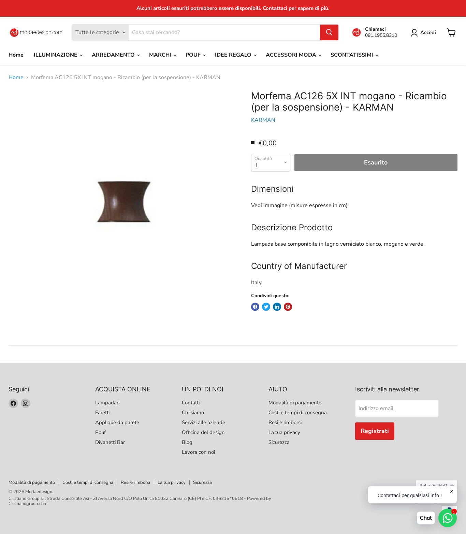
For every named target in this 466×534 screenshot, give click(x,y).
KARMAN (263, 120)
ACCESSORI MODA (292, 55)
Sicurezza (279, 442)
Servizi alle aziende (203, 422)
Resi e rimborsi (285, 422)
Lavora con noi (198, 452)
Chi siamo (193, 412)
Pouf (100, 432)
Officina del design (203, 432)
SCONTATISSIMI (353, 55)
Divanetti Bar (110, 442)
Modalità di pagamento (294, 402)
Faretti (102, 412)
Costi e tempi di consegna (297, 412)
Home (16, 55)
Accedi (428, 32)
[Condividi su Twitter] (266, 307)
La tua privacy (284, 432)
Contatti (191, 402)
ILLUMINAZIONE (56, 55)
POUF (194, 55)
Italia (433, 485)
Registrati (375, 431)
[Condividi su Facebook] (255, 307)
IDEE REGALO (234, 55)
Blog (187, 442)
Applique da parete (117, 422)
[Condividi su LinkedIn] (277, 307)
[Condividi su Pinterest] (288, 307)
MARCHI (161, 55)
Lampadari (107, 402)
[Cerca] (329, 32)
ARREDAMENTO (114, 55)
